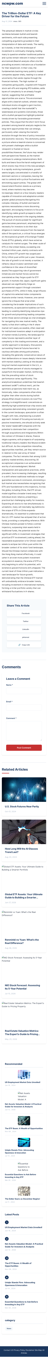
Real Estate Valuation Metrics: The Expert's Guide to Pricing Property (22, 1034)
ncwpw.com (12, 3)
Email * (9, 701)
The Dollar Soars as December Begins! (22, 1199)
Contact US (8, 1350)
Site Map (38, 1350)
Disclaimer (30, 1350)
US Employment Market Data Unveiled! (22, 1082)
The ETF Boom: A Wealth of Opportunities (24, 1128)
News (9, 1328)
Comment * (11, 718)
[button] (44, 3)
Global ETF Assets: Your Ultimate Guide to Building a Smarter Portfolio (23, 897)
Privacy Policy (19, 1350)
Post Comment (24, 747)
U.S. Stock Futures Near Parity (22, 806)
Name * (9, 685)
